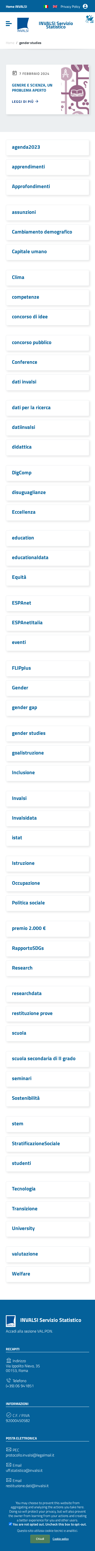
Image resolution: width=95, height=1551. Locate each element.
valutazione (25, 1253)
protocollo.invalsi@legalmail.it (30, 1455)
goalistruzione (28, 752)
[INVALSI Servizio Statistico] (23, 24)
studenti (21, 1163)
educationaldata (30, 557)
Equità (19, 577)
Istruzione (23, 863)
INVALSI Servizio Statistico (56, 24)
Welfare (21, 1273)
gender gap (24, 707)
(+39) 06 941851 (20, 1386)
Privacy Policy (70, 6)
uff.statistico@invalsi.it (24, 1470)
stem (17, 1123)
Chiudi (40, 1538)
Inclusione (23, 772)
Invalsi (19, 798)
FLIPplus (21, 668)
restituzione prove (32, 1013)
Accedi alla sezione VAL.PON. (29, 1331)
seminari (21, 1078)
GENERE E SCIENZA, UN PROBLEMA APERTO (32, 87)
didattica (22, 447)
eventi (19, 642)
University (23, 1228)
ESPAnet (21, 603)
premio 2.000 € (29, 928)
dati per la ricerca (31, 407)
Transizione (25, 1208)
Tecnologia (24, 1188)
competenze (25, 297)
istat (17, 837)
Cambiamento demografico (42, 231)
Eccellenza (24, 512)
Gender (20, 687)
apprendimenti (28, 166)
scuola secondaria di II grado (44, 1058)
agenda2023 (26, 147)
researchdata (27, 993)
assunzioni (24, 212)
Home (10, 42)
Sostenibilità (26, 1098)
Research (22, 967)
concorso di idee (30, 316)
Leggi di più (23, 101)
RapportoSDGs (28, 948)
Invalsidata (24, 818)
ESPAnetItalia (27, 622)
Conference (24, 362)
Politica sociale (28, 902)
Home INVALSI (16, 6)
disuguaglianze (29, 492)
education (23, 537)
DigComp (21, 472)
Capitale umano (29, 251)
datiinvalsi (23, 427)
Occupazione (26, 883)
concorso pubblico (31, 342)
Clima (18, 277)
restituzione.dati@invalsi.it (27, 1485)
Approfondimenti (31, 186)
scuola (19, 1033)
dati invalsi (24, 381)
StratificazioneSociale (36, 1143)
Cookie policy (61, 1538)
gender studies (29, 733)
